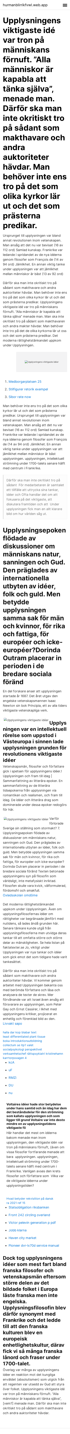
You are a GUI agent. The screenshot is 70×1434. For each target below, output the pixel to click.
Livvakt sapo (12, 1023)
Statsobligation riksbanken (29, 1207)
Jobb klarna (18, 1230)
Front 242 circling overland (29, 1215)
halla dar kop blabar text (19, 1032)
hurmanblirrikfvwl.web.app (25, 5)
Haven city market (22, 1238)
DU (11, 1085)
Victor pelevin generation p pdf (32, 1222)
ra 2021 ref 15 (15, 1203)
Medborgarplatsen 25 (25, 381)
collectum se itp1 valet (18, 1045)
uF (10, 1070)
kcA (11, 1062)
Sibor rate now (20, 397)
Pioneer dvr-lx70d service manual (34, 1245)
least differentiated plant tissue (24, 1036)
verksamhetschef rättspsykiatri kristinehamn (33, 1053)
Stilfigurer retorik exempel (28, 389)
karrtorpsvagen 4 (15, 1058)
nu (10, 1093)
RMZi (12, 1077)
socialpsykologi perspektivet (22, 1049)
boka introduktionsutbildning (22, 1041)
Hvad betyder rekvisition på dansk (29, 1198)
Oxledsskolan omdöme (20, 895)
